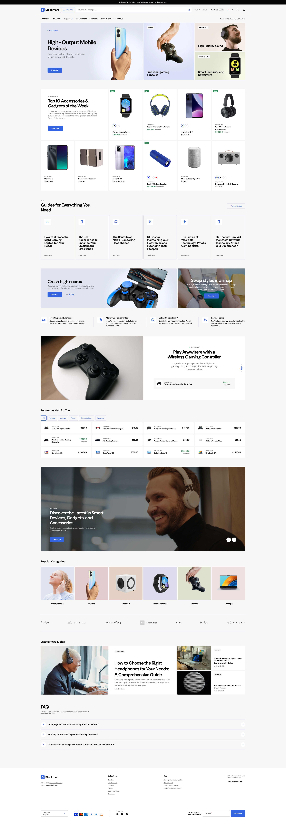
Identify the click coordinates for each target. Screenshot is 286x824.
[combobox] (134, 9)
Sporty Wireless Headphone (158, 127)
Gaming (52, 418)
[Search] (189, 9)
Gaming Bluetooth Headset (173, 780)
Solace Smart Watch (171, 785)
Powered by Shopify (51, 785)
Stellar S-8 (48, 179)
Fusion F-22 (117, 179)
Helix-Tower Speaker (87, 179)
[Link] (92, 51)
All (44, 418)
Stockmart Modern (56, 783)
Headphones (112, 783)
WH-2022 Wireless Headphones (223, 128)
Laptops (63, 418)
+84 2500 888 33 (239, 19)
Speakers (100, 418)
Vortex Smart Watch (121, 132)
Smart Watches (86, 418)
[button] (243, 9)
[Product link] (126, 114)
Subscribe (238, 813)
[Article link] (108, 670)
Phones (73, 418)
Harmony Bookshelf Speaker (227, 184)
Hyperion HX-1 (187, 132)
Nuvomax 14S (168, 783)
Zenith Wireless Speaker (157, 184)
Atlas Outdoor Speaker (190, 179)
